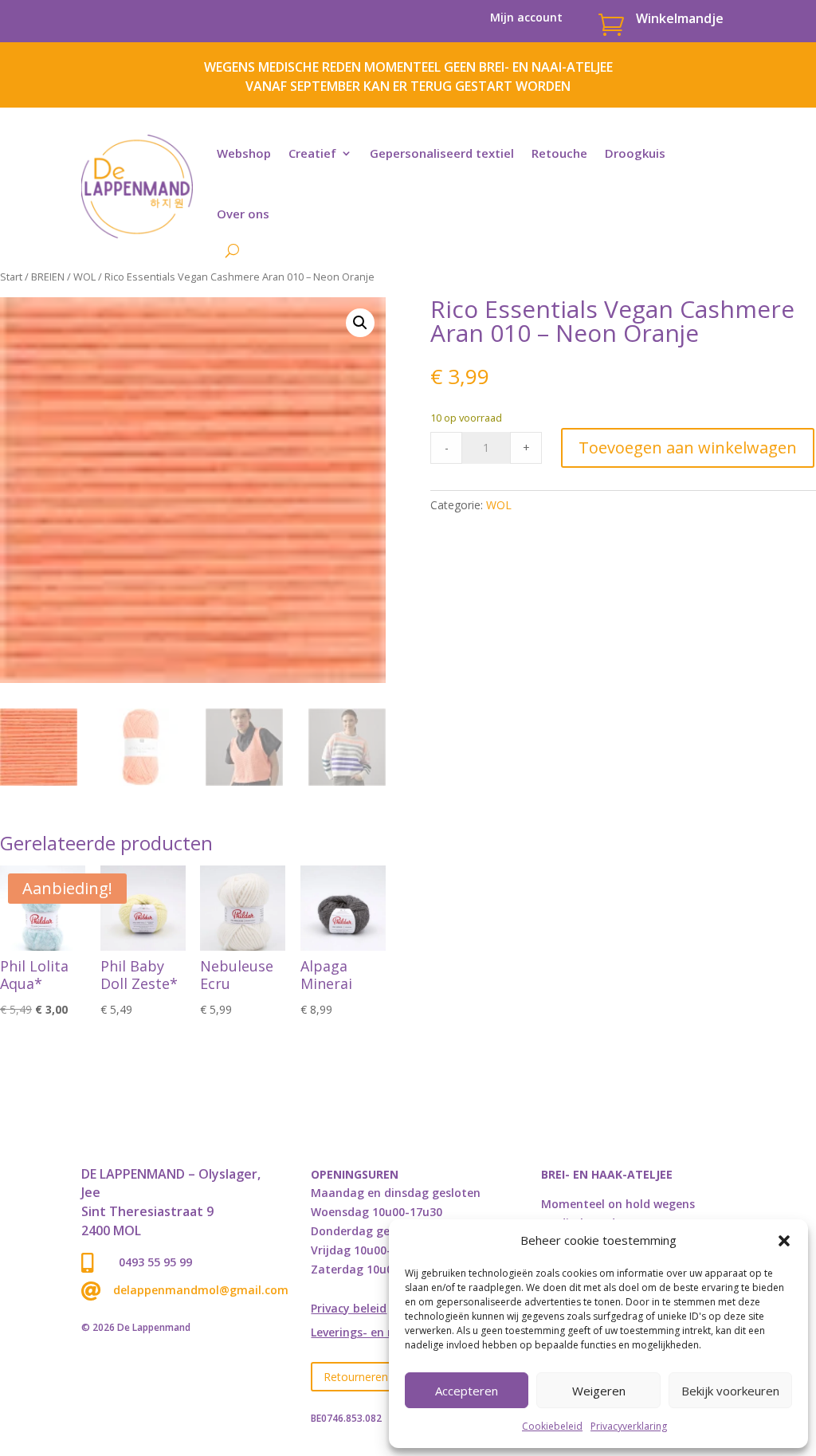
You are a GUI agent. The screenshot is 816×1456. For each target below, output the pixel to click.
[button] (784, 1241)
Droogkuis (635, 153)
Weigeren (599, 1391)
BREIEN (48, 276)
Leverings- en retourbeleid (384, 1333)
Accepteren (466, 1391)
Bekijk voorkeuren (730, 1391)
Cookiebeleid (552, 1426)
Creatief (312, 153)
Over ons (243, 214)
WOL (84, 276)
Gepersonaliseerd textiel (442, 153)
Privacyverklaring (628, 1426)
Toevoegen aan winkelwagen (688, 447)
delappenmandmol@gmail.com (200, 1289)
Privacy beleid (348, 1309)
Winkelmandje (680, 18)
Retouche (559, 153)
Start (11, 276)
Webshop (244, 153)
